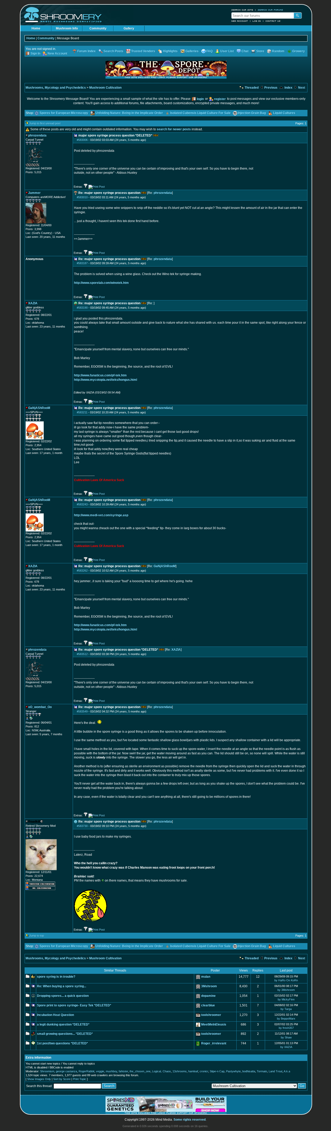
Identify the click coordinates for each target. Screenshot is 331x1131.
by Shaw (286, 1037)
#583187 (82, 263)
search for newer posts (174, 129)
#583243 (82, 504)
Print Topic (79, 1079)
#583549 (82, 711)
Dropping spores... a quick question (63, 996)
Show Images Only (39, 1079)
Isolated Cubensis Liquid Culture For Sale (200, 113)
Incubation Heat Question (55, 1015)
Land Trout (275, 1071)
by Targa (286, 1009)
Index (288, 87)
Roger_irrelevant (213, 1043)
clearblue (208, 1005)
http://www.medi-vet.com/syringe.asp (101, 515)
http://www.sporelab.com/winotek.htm (101, 283)
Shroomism (47, 1071)
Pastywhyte (233, 1071)
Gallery (129, 28)
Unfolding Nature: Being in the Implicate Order (129, 113)
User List (227, 51)
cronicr (204, 1071)
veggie (100, 1071)
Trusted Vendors (143, 51)
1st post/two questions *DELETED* (62, 1043)
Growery (298, 51)
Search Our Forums (270, 10)
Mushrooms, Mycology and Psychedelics (56, 87)
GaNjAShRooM (165, 566)
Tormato (262, 1071)
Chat (245, 51)
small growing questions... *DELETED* (65, 1034)
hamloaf (193, 1071)
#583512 (82, 654)
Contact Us (273, 21)
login (200, 99)
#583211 (82, 412)
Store (260, 51)
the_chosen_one (140, 1071)
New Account (239, 21)
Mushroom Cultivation (105, 87)
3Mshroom (209, 986)
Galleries (192, 51)
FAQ (209, 51)
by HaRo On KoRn (286, 980)
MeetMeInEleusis (213, 1024)
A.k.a (287, 1071)
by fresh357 (286, 1027)
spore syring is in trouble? (56, 976)
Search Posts (113, 51)
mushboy (111, 1071)
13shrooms (179, 1071)
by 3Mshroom (286, 989)
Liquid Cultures (284, 113)
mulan (205, 976)
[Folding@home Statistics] (36, 165)
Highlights (170, 51)
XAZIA (176, 649)
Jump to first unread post (45, 123)
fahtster (123, 1071)
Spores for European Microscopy (64, 113)
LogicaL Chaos (161, 1071)
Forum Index (86, 51)
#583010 (82, 197)
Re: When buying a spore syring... (61, 986)
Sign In (35, 53)
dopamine (208, 996)
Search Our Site (242, 10)
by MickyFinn (286, 999)
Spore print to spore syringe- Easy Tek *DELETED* (74, 1005)
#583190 (82, 307)
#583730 (82, 826)
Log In (257, 21)
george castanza (66, 1071)
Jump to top (36, 935)
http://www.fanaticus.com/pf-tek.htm (100, 375)
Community (98, 28)
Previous (270, 87)
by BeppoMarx (286, 1018)
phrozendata (163, 193)
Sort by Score (62, 1079)
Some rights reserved (190, 1119)
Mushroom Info (67, 28)
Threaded (251, 87)
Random (278, 51)
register (220, 99)
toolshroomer (211, 1015)
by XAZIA (286, 1047)
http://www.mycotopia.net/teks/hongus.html (105, 380)
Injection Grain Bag (252, 113)
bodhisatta (248, 1071)
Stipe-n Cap (217, 1071)
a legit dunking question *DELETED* (63, 1024)
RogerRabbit (86, 1071)
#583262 (82, 570)
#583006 (82, 139)
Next (301, 87)
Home (36, 28)
